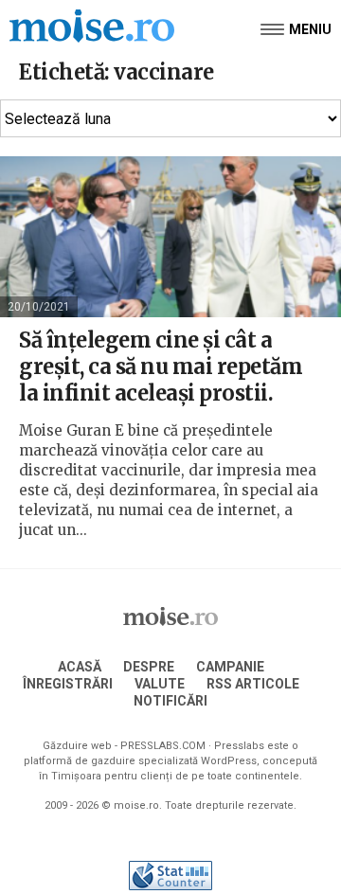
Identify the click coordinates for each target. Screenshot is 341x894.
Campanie (230, 666)
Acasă (79, 666)
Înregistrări (68, 683)
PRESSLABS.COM (163, 746)
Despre (148, 666)
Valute (160, 683)
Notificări (170, 700)
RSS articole (252, 683)
